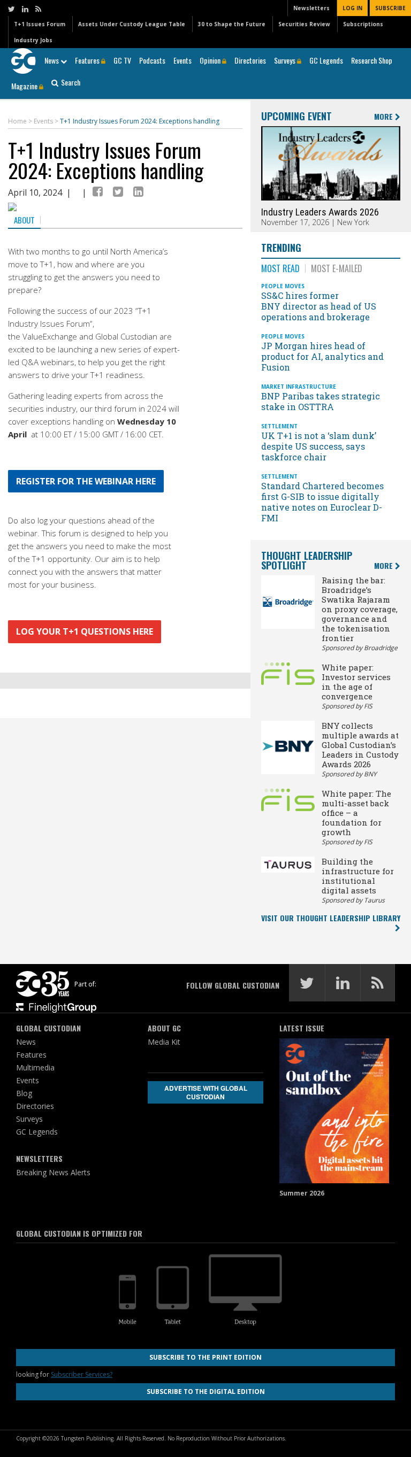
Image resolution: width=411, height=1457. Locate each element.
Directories (250, 60)
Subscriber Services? (81, 1374)
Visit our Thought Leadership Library (330, 917)
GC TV (122, 60)
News (52, 60)
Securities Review (304, 24)
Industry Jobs (33, 40)
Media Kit (164, 1042)
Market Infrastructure (298, 386)
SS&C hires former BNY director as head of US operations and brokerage (318, 306)
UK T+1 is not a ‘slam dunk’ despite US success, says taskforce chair (318, 446)
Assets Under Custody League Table (131, 24)
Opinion (211, 60)
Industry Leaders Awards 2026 (320, 212)
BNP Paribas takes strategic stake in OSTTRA (320, 401)
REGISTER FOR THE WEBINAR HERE (86, 481)
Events (182, 60)
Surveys (285, 60)
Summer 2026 (301, 1193)
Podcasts (152, 60)
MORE (384, 117)
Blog (24, 1093)
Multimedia (35, 1067)
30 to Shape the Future (231, 24)
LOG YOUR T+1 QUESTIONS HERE (84, 631)
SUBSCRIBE (390, 8)
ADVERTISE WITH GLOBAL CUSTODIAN (205, 1092)
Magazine (25, 85)
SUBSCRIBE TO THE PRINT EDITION (205, 1357)
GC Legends (326, 60)
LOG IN (352, 8)
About (24, 220)
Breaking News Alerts (53, 1172)
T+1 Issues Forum (39, 24)
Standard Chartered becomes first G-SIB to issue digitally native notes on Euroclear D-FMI (322, 501)
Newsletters (311, 8)
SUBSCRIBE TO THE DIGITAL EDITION (206, 1391)
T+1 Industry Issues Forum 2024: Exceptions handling (105, 160)
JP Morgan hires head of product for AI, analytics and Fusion (322, 356)
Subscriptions (363, 24)
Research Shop (371, 60)
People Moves (283, 286)
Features (88, 60)
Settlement (279, 426)
